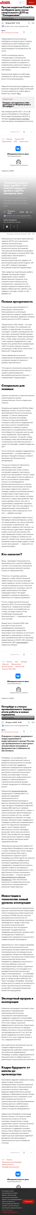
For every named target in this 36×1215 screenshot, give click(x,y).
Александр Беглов (19, 791)
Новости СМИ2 (8, 171)
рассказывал (21, 642)
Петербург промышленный (10, 1167)
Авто (16, 662)
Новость (9, 139)
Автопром (24, 662)
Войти (31, 2)
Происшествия (7, 141)
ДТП (15, 141)
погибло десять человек (19, 119)
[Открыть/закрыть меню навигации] (20, 2)
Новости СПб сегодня (9, 669)
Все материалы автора (10, 33)
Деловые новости (7, 666)
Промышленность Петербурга (12, 1162)
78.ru (19, 94)
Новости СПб (19, 139)
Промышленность (8, 1164)
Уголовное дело (24, 141)
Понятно (28, 1201)
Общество (5, 664)
